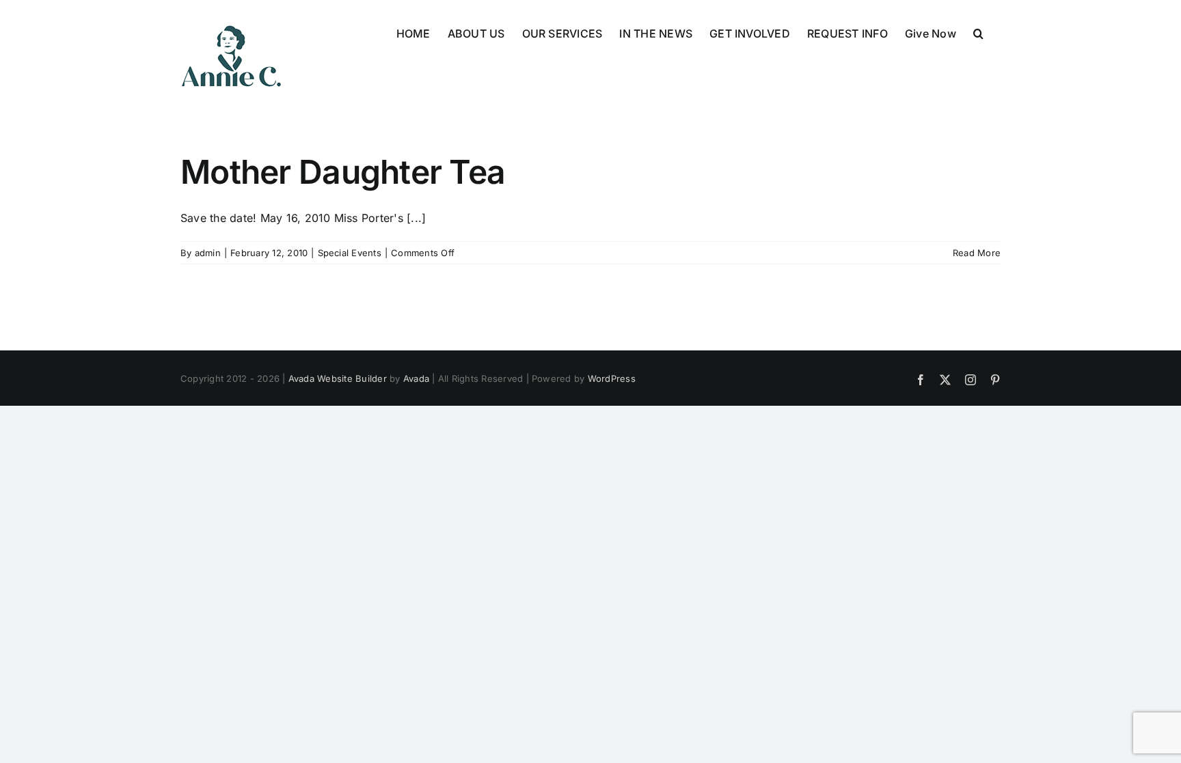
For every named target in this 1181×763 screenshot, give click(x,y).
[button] (978, 32)
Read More (977, 252)
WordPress (612, 378)
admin (208, 252)
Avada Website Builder (337, 378)
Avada (416, 378)
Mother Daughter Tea (342, 172)
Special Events (349, 252)
